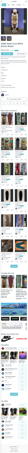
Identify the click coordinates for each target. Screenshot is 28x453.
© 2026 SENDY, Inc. (14, 446)
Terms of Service (14, 451)
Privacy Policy (14, 449)
